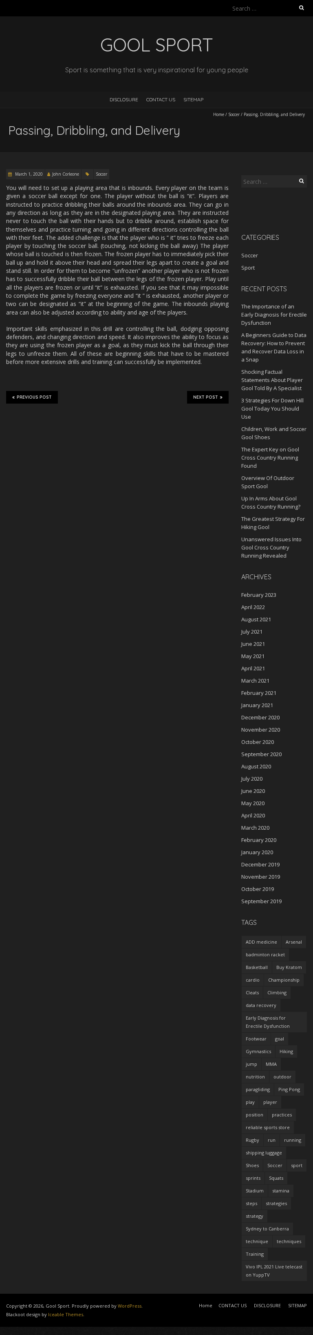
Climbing (277, 992)
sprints (253, 1178)
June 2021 (253, 643)
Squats (276, 1178)
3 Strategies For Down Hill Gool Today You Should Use (272, 408)
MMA (271, 1064)
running (292, 1140)
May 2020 (253, 803)
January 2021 (257, 705)
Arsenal (294, 942)
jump (251, 1064)
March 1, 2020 (28, 174)
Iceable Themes (65, 1314)
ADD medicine (261, 942)
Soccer (234, 114)
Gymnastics (258, 1051)
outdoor (282, 1077)
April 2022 (253, 607)
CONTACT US (160, 99)
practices (282, 1115)
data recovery (261, 1005)
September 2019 (261, 901)
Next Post (205, 397)
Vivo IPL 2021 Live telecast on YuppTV (274, 1271)
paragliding (258, 1089)
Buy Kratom (289, 967)
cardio (253, 980)
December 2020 (260, 717)
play (250, 1102)
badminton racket (265, 954)
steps (251, 1203)
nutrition (255, 1077)
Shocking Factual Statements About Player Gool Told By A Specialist (272, 380)
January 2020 (257, 852)
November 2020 (260, 729)
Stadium (255, 1191)
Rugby (252, 1140)
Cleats (252, 992)
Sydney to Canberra (267, 1229)
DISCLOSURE (124, 99)
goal (279, 1039)
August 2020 (256, 766)
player (270, 1102)
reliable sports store (268, 1127)
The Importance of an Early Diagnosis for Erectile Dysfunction (274, 314)
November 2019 (260, 876)
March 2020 (255, 827)
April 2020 (253, 815)
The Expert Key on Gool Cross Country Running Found (270, 457)
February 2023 (258, 594)
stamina (280, 1191)
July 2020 (251, 778)
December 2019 (260, 864)
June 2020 (253, 791)
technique (257, 1241)
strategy (254, 1216)
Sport (248, 267)
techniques (289, 1241)
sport (296, 1165)
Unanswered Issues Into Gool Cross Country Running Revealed (271, 547)
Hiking (286, 1051)
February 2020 (258, 840)
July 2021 (251, 631)
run (272, 1140)
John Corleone (65, 174)
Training (255, 1254)
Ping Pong (289, 1089)
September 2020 (261, 754)
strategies (276, 1203)
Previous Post (34, 397)
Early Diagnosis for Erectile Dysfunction (268, 1022)
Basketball (257, 967)
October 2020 (257, 742)
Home (218, 114)
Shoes (252, 1165)
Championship (284, 980)
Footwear (256, 1039)
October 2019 (257, 889)
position (254, 1115)
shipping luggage (264, 1153)
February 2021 (258, 693)
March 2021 (255, 680)
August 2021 (256, 619)
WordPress (129, 1306)
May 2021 (253, 656)
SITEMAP (193, 99)
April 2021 (253, 668)
